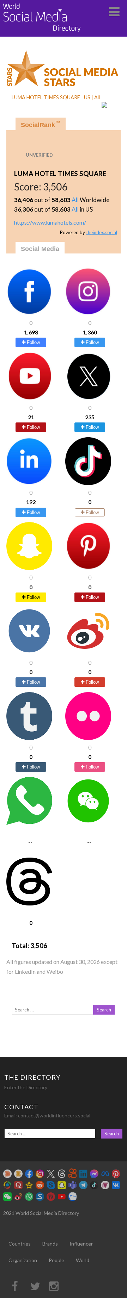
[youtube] (29, 398)
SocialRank (40, 124)
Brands (50, 1244)
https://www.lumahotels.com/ (50, 222)
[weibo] (88, 652)
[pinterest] (88, 567)
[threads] (29, 903)
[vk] (29, 652)
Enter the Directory (25, 1087)
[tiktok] (88, 482)
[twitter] (88, 398)
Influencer (81, 1244)
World (82, 1260)
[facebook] (29, 313)
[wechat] (88, 822)
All (75, 199)
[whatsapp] (29, 822)
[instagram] (88, 313)
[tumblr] (29, 737)
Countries (19, 1244)
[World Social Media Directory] (42, 33)
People (56, 1260)
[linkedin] (29, 482)
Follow (32, 342)
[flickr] (88, 737)
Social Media (40, 248)
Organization (22, 1260)
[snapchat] (29, 567)
